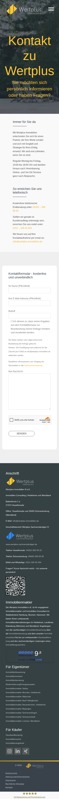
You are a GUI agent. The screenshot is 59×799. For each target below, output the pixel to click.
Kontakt (9, 787)
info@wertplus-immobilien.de (27, 241)
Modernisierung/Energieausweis (20, 684)
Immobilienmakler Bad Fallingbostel (22, 700)
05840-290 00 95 (36, 556)
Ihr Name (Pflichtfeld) (19, 286)
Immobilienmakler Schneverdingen (21, 713)
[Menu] (51, 9)
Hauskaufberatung (14, 735)
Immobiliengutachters (15, 645)
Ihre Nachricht (15, 371)
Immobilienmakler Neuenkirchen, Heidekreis (26, 705)
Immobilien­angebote (15, 743)
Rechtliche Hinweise (14, 784)
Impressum (10, 780)
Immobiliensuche (13, 739)
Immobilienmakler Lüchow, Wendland (23, 721)
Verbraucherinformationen (17, 777)
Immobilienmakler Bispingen (18, 709)
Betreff (11, 311)
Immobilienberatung (18, 633)
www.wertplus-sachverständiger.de (21, 544)
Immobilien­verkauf (14, 676)
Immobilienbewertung (36, 630)
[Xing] (25, 751)
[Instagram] (9, 751)
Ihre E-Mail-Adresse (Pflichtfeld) (24, 298)
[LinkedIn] (17, 751)
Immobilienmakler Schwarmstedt (20, 717)
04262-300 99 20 (34, 550)
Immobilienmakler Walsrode (18, 696)
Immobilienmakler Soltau (17, 688)
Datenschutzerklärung (33, 365)
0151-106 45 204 (33, 562)
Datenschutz (11, 773)
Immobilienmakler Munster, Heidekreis (23, 692)
